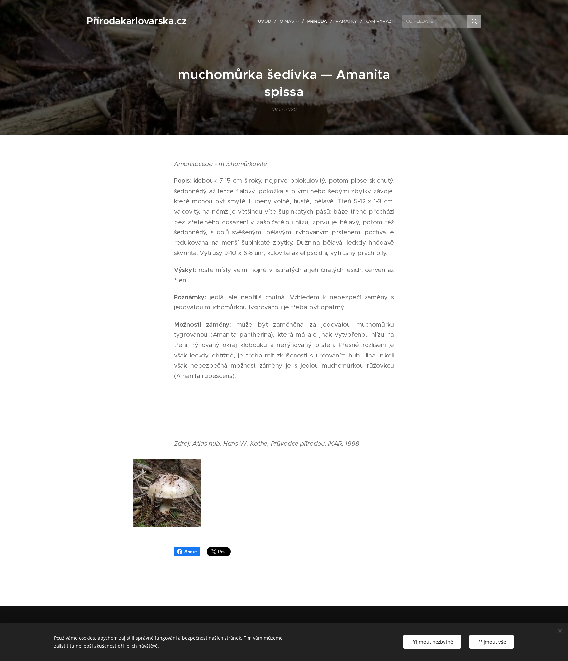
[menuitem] (266, 21)
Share (190, 551)
